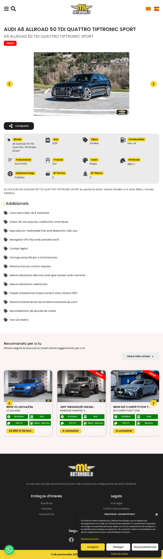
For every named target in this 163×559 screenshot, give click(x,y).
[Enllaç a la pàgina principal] (81, 470)
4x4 (54, 163)
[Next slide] (153, 84)
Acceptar (93, 547)
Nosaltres (47, 503)
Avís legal (116, 503)
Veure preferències (145, 547)
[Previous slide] (9, 84)
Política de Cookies (119, 553)
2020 (55, 143)
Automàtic (21, 163)
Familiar (94, 143)
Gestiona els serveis (90, 539)
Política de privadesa (116, 508)
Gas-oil (131, 143)
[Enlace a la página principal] (81, 9)
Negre (93, 163)
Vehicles (46, 508)
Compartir (22, 126)
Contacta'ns (46, 514)
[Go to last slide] (9, 403)
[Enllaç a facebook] (71, 539)
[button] (156, 514)
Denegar (118, 547)
